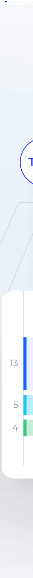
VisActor (10, 2)
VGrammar (18, 2)
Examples (28, 2)
